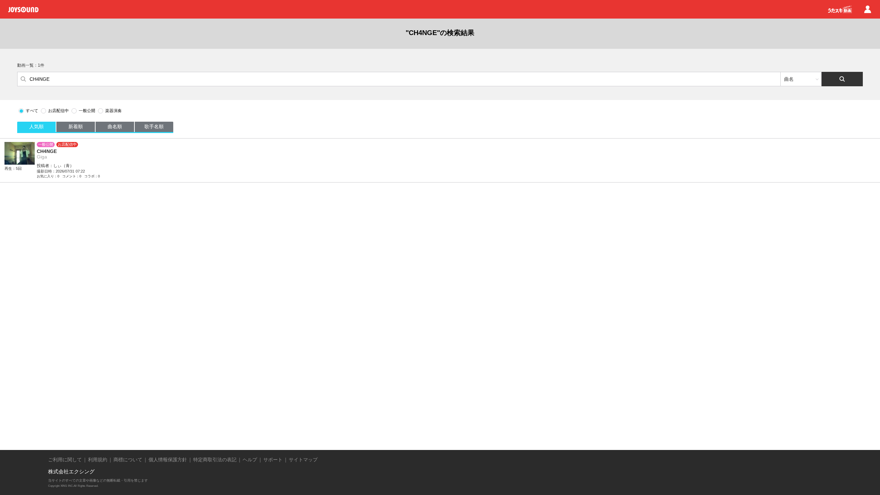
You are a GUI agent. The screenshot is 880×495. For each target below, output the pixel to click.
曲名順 (115, 126)
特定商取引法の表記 (214, 459)
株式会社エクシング (71, 471)
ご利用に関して (65, 459)
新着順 (75, 126)
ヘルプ (250, 459)
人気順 (36, 126)
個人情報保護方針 (167, 459)
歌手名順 (154, 126)
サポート (273, 459)
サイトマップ (303, 459)
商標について (127, 459)
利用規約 (97, 459)
